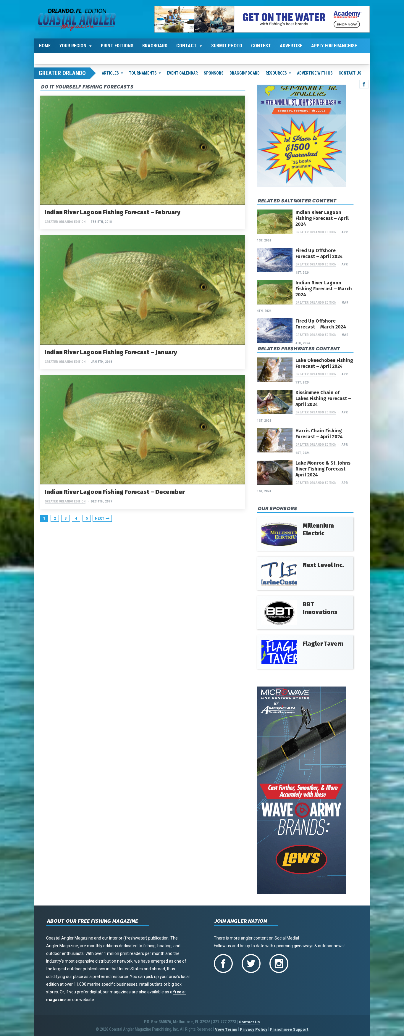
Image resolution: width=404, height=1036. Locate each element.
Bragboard (154, 46)
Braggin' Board (245, 73)
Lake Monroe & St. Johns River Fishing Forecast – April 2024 (322, 469)
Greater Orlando (62, 73)
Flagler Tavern (323, 643)
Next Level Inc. (323, 564)
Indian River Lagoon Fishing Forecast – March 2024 (323, 288)
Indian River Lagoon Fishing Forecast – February (112, 212)
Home (45, 46)
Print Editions (117, 46)
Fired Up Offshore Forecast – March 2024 (320, 324)
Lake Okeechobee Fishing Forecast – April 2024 (324, 363)
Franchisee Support (289, 1029)
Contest (261, 46)
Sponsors (214, 73)
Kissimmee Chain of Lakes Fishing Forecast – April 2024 (323, 398)
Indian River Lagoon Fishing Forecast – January (111, 352)
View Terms (226, 1029)
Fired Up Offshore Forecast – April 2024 (319, 253)
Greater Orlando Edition (65, 222)
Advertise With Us (315, 73)
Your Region (72, 46)
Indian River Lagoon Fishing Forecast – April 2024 (322, 218)
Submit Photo (226, 46)
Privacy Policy (253, 1029)
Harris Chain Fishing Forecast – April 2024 (319, 433)
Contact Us (350, 73)
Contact (186, 46)
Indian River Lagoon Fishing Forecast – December (115, 491)
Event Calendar (182, 73)
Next (99, 518)
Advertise (291, 46)
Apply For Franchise (334, 46)
